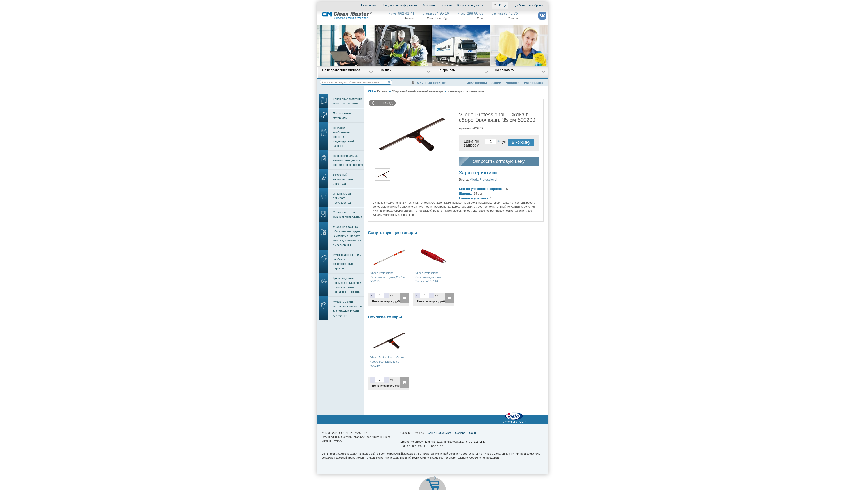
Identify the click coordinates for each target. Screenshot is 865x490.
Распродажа (533, 82)
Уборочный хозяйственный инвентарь (343, 179)
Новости (446, 5)
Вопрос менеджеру (470, 5)
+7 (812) (435, 13)
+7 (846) (504, 13)
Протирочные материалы (342, 116)
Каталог (382, 91)
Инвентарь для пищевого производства (342, 198)
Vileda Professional (483, 179)
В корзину (521, 142)
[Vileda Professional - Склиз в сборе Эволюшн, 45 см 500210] (388, 328)
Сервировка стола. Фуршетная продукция (347, 215)
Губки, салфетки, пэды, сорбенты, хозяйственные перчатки (347, 261)
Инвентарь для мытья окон (466, 91)
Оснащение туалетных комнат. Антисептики (347, 101)
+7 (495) (400, 13)
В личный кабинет (431, 82)
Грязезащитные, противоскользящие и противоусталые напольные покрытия (347, 285)
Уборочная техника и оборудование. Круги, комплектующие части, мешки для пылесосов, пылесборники (347, 236)
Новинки (512, 82)
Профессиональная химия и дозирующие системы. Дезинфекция (348, 160)
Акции (496, 82)
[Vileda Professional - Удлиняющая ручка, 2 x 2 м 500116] (388, 243)
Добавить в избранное (530, 5)
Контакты (429, 5)
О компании (368, 5)
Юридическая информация (399, 5)
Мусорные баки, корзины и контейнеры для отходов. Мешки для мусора (347, 308)
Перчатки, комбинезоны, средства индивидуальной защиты (343, 136)
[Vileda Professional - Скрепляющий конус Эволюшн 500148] (433, 243)
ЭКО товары (477, 82)
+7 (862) (469, 13)
